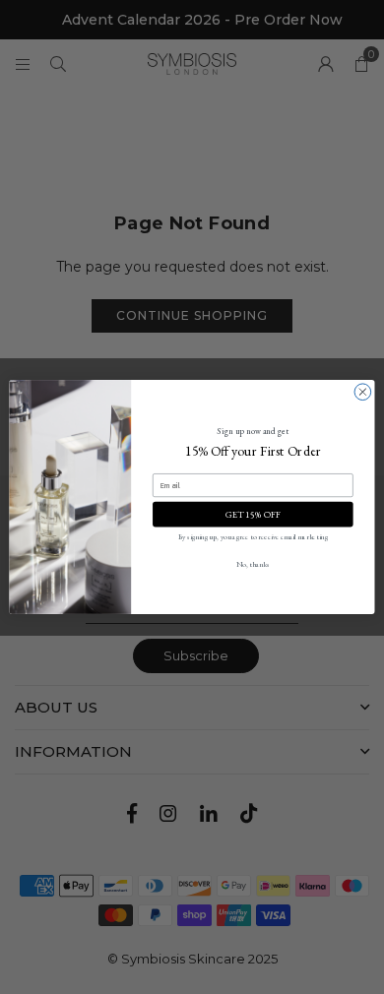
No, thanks (253, 564)
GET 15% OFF (253, 514)
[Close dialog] (362, 392)
